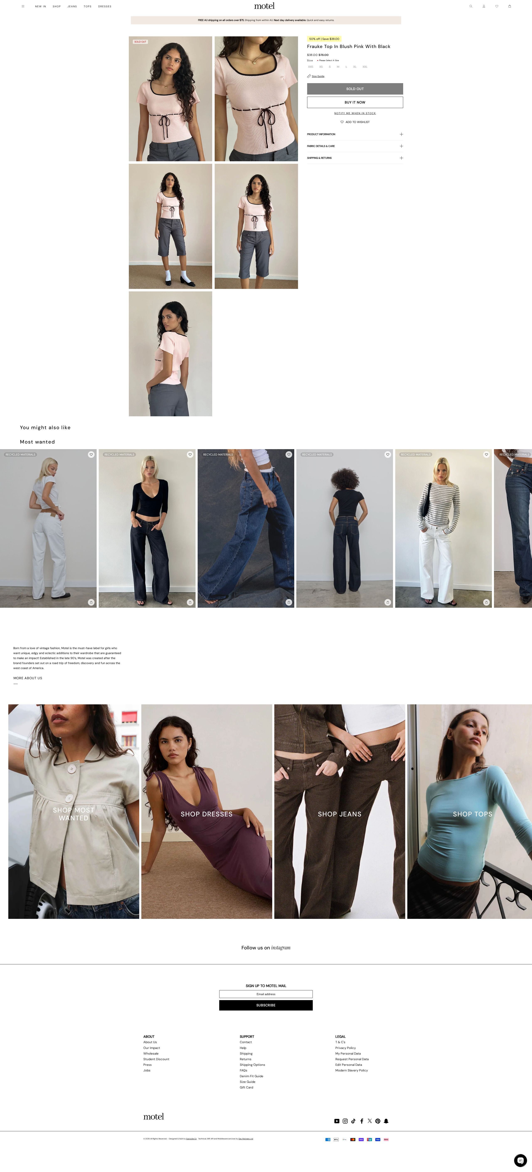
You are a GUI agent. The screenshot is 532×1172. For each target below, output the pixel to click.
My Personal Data (348, 1053)
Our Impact (151, 1048)
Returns (245, 1059)
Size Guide (318, 76)
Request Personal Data (352, 1059)
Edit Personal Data (348, 1065)
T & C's (340, 1042)
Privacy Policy (345, 1048)
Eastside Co (191, 1138)
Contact (246, 1042)
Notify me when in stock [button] (355, 113)
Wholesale (151, 1053)
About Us (150, 1042)
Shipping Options (252, 1065)
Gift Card (246, 1087)
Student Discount (156, 1059)
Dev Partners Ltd (246, 1138)
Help (243, 1048)
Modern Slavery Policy (351, 1070)
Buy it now (355, 102)
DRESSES (105, 6)
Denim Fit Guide (251, 1076)
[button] (355, 122)
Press (147, 1065)
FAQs (243, 1070)
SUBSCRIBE (266, 1005)
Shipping (246, 1053)
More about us (28, 678)
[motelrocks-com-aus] (264, 6)
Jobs (146, 1070)
